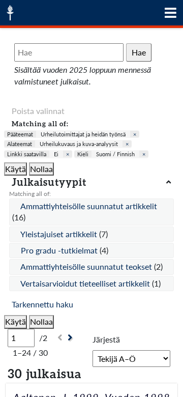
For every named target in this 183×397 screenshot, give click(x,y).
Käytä (15, 169)
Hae (139, 52)
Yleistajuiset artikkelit (59, 234)
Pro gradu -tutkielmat (60, 250)
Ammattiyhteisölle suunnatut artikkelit (88, 206)
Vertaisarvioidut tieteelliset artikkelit (86, 283)
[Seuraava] (71, 338)
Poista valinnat (38, 111)
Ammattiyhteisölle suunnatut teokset (87, 266)
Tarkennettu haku (42, 304)
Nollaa (41, 169)
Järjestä (106, 339)
